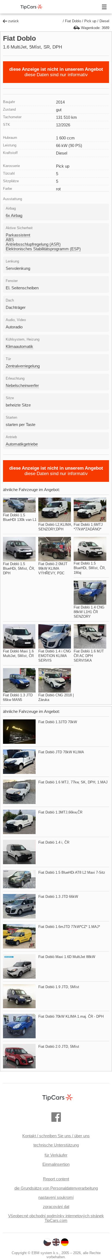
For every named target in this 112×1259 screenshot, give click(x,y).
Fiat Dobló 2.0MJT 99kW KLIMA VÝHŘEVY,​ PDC (52, 568)
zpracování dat (56, 1206)
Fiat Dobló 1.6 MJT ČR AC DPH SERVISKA (89, 655)
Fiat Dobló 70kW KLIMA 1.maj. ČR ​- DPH (71, 1016)
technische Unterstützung (56, 1145)
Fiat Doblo (73, 21)
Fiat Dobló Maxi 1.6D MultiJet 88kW (66, 957)
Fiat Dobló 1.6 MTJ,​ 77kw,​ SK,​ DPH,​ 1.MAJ (73, 782)
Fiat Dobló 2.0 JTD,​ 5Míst (58, 1047)
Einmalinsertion (56, 1164)
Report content (56, 1179)
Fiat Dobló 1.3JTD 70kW (57, 722)
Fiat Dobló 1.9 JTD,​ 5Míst (58, 987)
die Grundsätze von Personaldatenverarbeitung (56, 1188)
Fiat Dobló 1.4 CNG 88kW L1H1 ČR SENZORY (89, 612)
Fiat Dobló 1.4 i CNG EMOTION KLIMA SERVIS (54, 655)
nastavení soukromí (56, 1197)
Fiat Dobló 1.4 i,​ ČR (53, 842)
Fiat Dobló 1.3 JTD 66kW (58, 897)
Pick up (90, 21)
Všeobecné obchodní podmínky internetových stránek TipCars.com (56, 1218)
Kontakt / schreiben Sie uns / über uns (56, 1135)
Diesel (104, 21)
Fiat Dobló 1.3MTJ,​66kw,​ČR (60, 812)
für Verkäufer (56, 1155)
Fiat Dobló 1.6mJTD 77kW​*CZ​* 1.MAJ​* (69, 927)
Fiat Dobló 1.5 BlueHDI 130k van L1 (19, 517)
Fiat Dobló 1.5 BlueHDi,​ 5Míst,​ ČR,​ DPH (19, 568)
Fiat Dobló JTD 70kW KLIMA (61, 752)
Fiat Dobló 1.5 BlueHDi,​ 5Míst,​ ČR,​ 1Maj (90, 568)
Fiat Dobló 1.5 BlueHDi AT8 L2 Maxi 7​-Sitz (71, 872)
